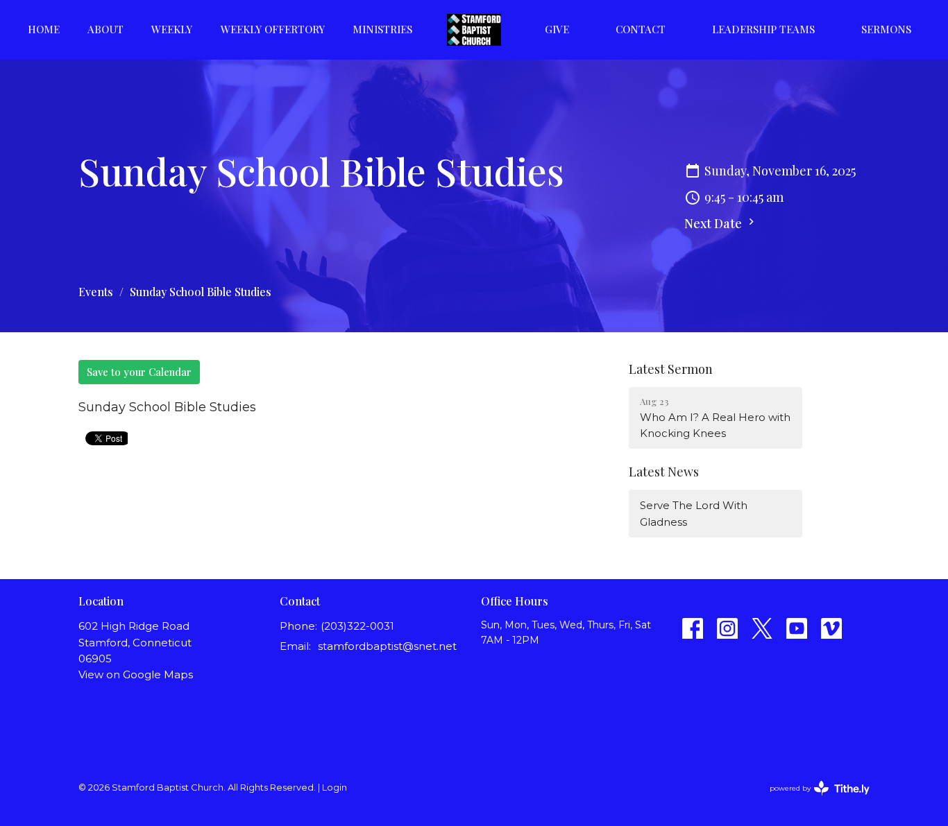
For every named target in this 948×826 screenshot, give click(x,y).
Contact (641, 29)
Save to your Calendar (139, 372)
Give (557, 29)
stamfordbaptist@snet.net (387, 646)
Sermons (886, 29)
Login (334, 787)
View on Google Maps (135, 674)
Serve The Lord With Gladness (693, 513)
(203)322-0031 (357, 626)
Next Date (714, 223)
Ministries (382, 29)
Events (95, 291)
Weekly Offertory (273, 29)
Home (44, 29)
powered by (813, 800)
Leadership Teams (763, 29)
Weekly (171, 29)
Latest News (664, 471)
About (105, 29)
